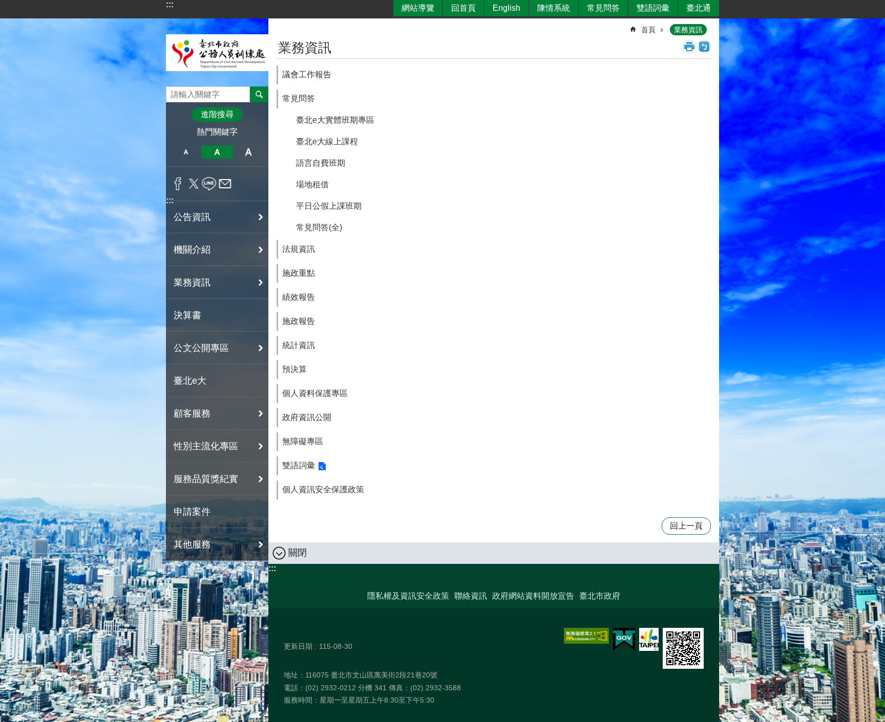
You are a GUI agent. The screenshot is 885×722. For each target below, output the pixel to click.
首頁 (648, 30)
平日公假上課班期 (329, 206)
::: (170, 4)
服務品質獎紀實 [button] (206, 479)
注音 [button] (704, 46)
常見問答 (603, 8)
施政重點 (298, 273)
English (506, 8)
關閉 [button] (297, 553)
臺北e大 (190, 381)
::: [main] (283, 25)
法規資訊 (298, 249)
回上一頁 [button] (686, 525)
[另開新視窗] (586, 636)
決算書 (187, 315)
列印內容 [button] (689, 46)
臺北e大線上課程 (327, 141)
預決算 (294, 369)
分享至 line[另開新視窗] (209, 183)
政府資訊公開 (306, 417)
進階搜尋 (217, 114)
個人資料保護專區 (315, 393)
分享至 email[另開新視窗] (225, 183)
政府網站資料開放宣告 (533, 596)
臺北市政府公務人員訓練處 (217, 52)
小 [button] (185, 152)
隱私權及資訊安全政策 (408, 596)
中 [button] (217, 152)
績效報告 (298, 297)
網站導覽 (418, 8)
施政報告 (298, 321)
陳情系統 (553, 8)
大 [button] (248, 152)
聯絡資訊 (470, 596)
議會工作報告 (306, 74)
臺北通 (698, 8)
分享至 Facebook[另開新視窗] (178, 183)
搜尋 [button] (259, 94)
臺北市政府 (599, 596)
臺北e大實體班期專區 (335, 120)
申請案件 (192, 512)
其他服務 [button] (192, 544)
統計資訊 (298, 345)
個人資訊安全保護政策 (323, 489)
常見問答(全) (319, 227)
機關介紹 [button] (192, 250)
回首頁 (463, 8)
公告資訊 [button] (192, 217)
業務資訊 (688, 30)
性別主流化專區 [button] (206, 446)
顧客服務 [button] (192, 413)
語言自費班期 (320, 163)
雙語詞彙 (653, 8)
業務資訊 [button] (192, 282)
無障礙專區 (302, 441)
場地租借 (312, 184)
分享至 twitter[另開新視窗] (194, 183)
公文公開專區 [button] (201, 348)
